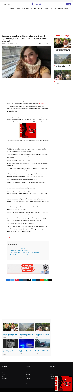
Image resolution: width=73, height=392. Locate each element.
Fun (51, 8)
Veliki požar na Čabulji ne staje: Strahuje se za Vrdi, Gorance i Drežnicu (26, 335)
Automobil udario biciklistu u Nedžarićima (18, 250)
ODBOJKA (28, 378)
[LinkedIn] (3, 97)
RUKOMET (28, 374)
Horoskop (25, 0)
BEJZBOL (27, 381)
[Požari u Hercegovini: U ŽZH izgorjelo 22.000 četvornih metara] (42, 343)
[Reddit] (3, 100)
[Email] (3, 92)
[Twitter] (3, 86)
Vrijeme (66, 8)
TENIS (27, 370)
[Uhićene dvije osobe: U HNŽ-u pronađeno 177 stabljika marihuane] (42, 327)
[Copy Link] (46, 44)
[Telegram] (3, 102)
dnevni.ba (9, 237)
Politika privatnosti (53, 380)
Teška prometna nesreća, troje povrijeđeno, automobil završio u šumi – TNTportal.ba (27, 248)
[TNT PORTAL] (36, 4)
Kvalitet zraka (31, 0)
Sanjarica (21, 0)
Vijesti (6, 8)
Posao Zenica (37, 0)
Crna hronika (5, 33)
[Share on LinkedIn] (48, 44)
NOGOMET (28, 369)
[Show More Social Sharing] (50, 44)
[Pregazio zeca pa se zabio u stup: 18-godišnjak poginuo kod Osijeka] (26, 343)
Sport (27, 8)
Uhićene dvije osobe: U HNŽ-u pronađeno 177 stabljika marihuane (42, 335)
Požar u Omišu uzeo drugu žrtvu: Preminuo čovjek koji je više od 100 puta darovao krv (10, 351)
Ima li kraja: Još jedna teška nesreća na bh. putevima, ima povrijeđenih (24, 252)
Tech (35, 8)
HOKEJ (27, 376)
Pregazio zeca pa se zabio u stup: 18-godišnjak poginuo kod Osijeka (25, 351)
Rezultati (60, 8)
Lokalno (12, 8)
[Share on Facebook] (42, 44)
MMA (27, 383)
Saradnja (51, 374)
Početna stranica (4, 30)
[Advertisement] (36, 20)
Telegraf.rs (41, 103)
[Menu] (2, 4)
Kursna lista (16, 0)
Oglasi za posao (10, 0)
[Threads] (3, 108)
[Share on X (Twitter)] (44, 44)
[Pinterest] (3, 89)
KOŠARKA (28, 372)
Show (55, 8)
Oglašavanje (52, 376)
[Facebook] (3, 84)
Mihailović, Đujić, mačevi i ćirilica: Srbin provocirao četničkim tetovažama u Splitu (10, 335)
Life (31, 8)
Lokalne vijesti (4, 0)
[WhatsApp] (3, 105)
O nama (51, 369)
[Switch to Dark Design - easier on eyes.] (69, 0)
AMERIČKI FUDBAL (29, 380)
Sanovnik (40, 8)
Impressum (51, 370)
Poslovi (18, 8)
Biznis (23, 8)
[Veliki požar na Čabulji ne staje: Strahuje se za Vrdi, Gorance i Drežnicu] (26, 327)
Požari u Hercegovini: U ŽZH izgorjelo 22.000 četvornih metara (41, 351)
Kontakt (68, 4)
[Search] (70, 1)
